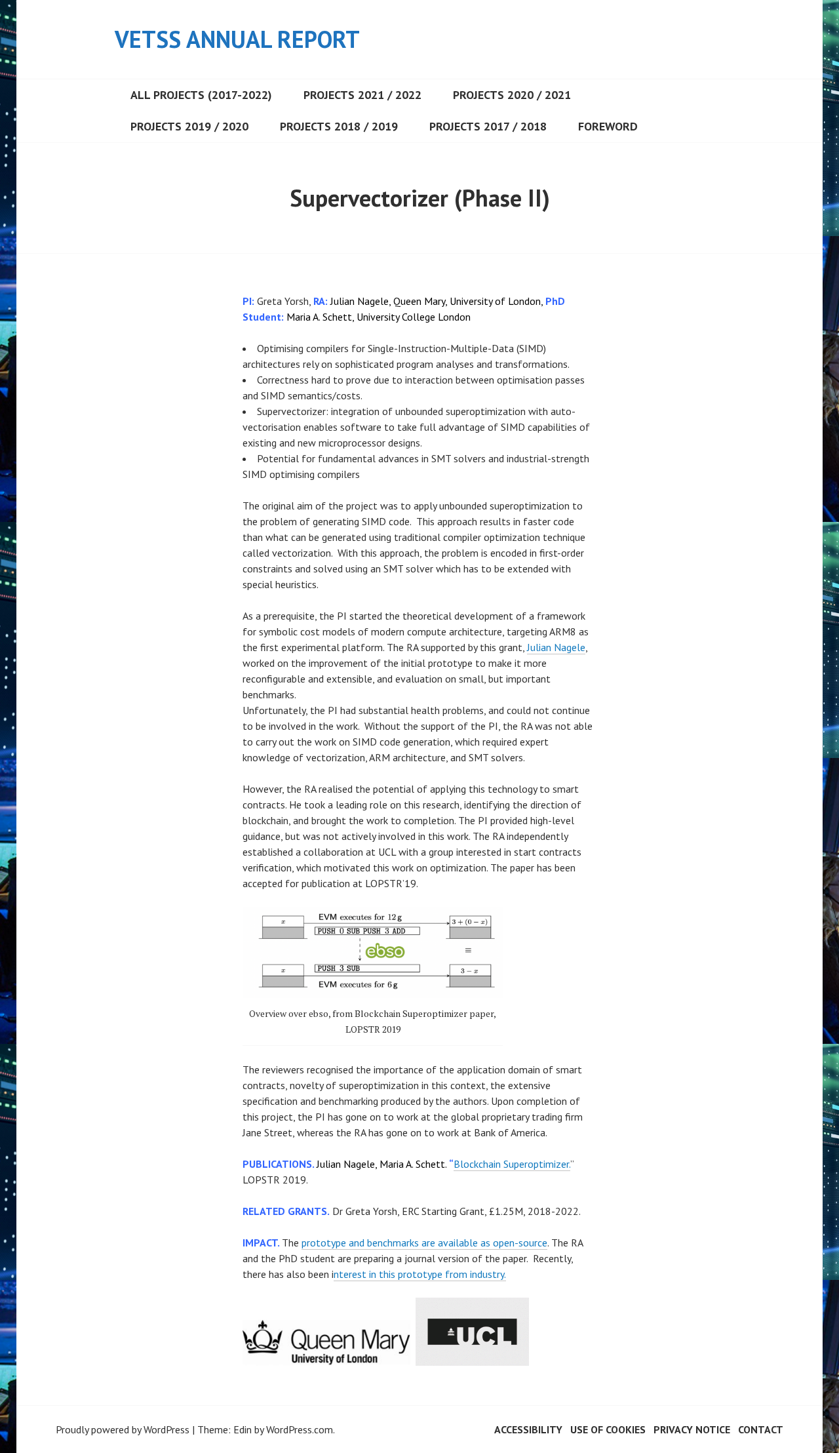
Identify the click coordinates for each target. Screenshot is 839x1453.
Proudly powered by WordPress (122, 1429)
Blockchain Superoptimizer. (512, 1163)
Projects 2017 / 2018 (488, 126)
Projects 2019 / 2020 (189, 126)
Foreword (608, 126)
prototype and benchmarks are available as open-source (424, 1242)
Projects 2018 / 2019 (339, 126)
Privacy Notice (692, 1429)
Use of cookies (608, 1429)
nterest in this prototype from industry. (420, 1274)
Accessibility (528, 1429)
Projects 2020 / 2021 (512, 94)
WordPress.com (299, 1429)
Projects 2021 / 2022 (362, 94)
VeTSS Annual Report (237, 39)
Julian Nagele (556, 647)
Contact (760, 1429)
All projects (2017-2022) (201, 94)
